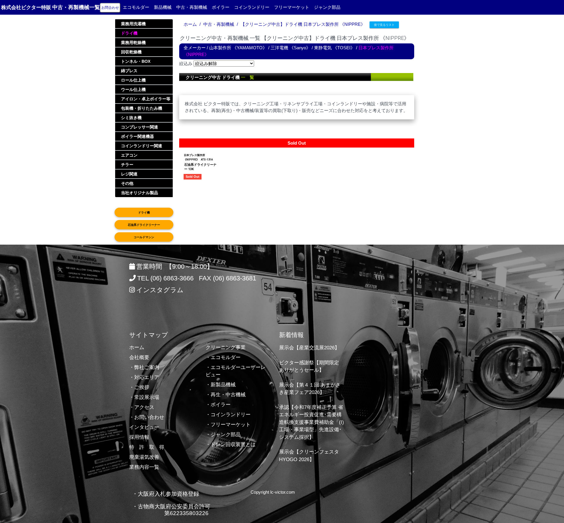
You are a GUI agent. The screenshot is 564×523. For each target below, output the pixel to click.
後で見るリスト (384, 24)
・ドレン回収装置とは (231, 444)
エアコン (129, 155)
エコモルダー (136, 7)
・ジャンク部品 (223, 434)
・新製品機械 (221, 384)
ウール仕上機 (133, 89)
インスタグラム (160, 290)
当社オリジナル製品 (139, 192)
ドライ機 (129, 33)
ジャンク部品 (327, 7)
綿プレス (129, 70)
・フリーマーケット (228, 424)
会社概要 (139, 357)
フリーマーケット (291, 7)
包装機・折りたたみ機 (141, 108)
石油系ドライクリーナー (144, 224)
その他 (127, 183)
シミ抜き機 (131, 117)
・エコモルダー (223, 357)
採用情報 (139, 437)
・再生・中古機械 (226, 394)
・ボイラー (218, 404)
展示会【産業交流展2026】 (309, 348)
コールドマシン (144, 237)
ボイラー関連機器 (137, 136)
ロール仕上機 (133, 80)
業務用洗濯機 (133, 23)
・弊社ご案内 (144, 367)
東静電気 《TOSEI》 (334, 47)
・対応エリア (144, 377)
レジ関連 (129, 174)
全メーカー (195, 47)
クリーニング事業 (226, 347)
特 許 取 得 (146, 447)
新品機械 (163, 7)
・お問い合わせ (146, 417)
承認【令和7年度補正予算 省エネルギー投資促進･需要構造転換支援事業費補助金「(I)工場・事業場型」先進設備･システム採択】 (311, 422)
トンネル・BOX (135, 61)
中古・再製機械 (191, 7)
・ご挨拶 (139, 387)
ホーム (190, 24)
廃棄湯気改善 (144, 457)
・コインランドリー (228, 414)
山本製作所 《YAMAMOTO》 (238, 47)
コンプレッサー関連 (139, 127)
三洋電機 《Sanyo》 (290, 47)
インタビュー (144, 427)
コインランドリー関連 (141, 145)
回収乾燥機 (131, 52)
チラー (127, 164)
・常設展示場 (144, 397)
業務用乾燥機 (133, 42)
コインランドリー (251, 7)
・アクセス (141, 407)
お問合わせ (110, 8)
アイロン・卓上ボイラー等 (145, 99)
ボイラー (220, 7)
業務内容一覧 (144, 467)
